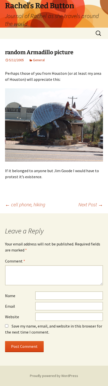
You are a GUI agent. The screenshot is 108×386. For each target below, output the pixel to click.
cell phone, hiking (25, 204)
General (39, 60)
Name (10, 295)
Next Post (90, 204)
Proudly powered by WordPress (54, 375)
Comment (15, 261)
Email (10, 306)
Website (12, 316)
